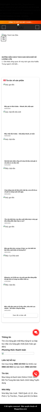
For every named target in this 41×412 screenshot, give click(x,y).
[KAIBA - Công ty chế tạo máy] (20, 27)
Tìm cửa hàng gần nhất (11, 341)
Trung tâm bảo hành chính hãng (21, 380)
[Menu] (4, 27)
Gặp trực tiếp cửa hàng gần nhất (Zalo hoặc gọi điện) (19, 344)
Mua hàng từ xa (27, 341)
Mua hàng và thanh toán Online (14, 377)
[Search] (37, 27)
